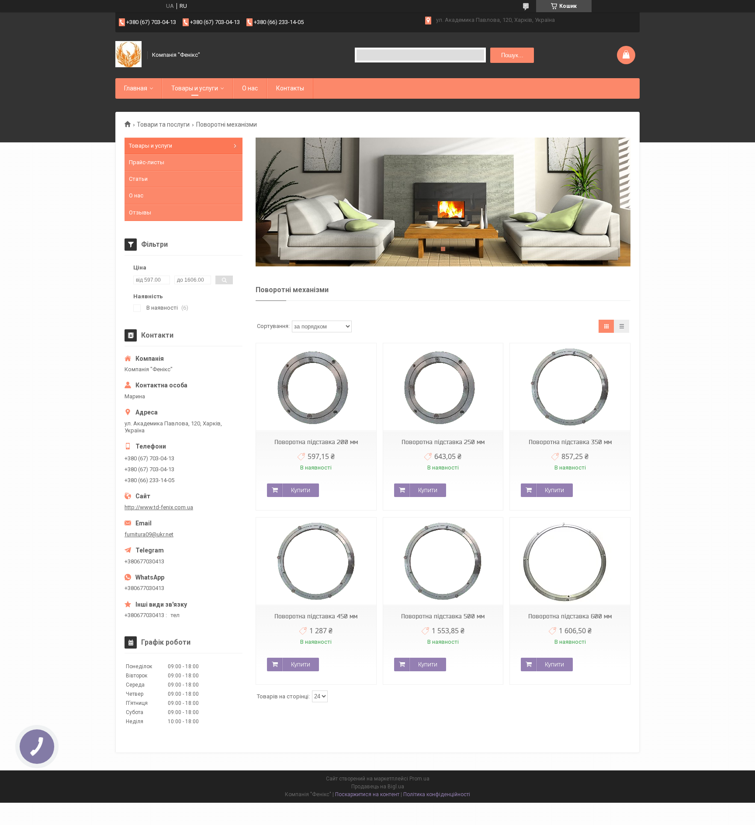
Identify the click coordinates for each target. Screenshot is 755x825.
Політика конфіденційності (436, 794)
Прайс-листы (146, 162)
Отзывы (140, 212)
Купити (300, 490)
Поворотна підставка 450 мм (315, 616)
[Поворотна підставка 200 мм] (316, 387)
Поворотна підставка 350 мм (570, 441)
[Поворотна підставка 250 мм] (443, 387)
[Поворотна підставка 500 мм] (443, 561)
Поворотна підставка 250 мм (443, 441)
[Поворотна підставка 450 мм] (316, 561)
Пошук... (512, 55)
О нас (250, 88)
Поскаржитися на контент (367, 794)
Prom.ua (419, 779)
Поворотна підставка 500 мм (443, 616)
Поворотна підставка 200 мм (316, 441)
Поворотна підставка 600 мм (570, 616)
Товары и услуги (194, 88)
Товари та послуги (163, 124)
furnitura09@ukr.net (149, 534)
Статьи (138, 179)
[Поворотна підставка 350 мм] (570, 387)
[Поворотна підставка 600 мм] (570, 561)
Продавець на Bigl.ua (377, 787)
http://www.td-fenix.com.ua (159, 507)
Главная (135, 88)
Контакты (290, 88)
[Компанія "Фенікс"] (128, 55)
